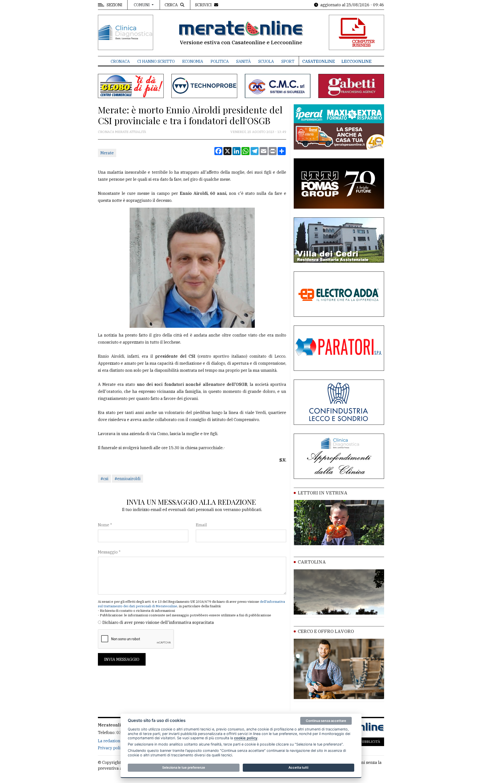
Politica (220, 61)
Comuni (142, 4)
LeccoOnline (356, 61)
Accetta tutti (298, 767)
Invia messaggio (121, 659)
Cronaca (120, 61)
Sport (287, 61)
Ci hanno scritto (156, 61)
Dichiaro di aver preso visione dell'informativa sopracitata (158, 622)
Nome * (105, 524)
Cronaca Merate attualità (122, 132)
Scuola (266, 61)
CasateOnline (318, 61)
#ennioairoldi (127, 478)
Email (201, 524)
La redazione (110, 740)
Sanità (243, 61)
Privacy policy (111, 747)
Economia (192, 61)
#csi (104, 478)
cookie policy (245, 738)
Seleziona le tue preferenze (183, 767)
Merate (107, 152)
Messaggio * (109, 552)
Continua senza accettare (326, 721)
